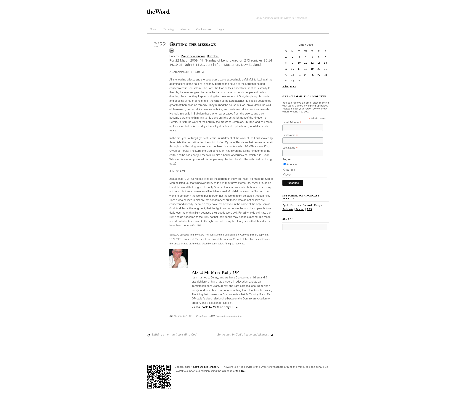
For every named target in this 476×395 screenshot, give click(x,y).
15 (285, 68)
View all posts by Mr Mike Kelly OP (215, 307)
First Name (290, 135)
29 (285, 81)
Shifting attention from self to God (172, 334)
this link (240, 370)
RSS (309, 209)
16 (292, 68)
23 (292, 74)
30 (292, 81)
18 (305, 68)
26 (312, 74)
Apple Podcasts (291, 205)
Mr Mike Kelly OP (183, 316)
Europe (290, 169)
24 (299, 74)
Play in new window (193, 56)
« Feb (285, 86)
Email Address (291, 122)
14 (325, 62)
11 (305, 62)
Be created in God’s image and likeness (245, 334)
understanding (234, 316)
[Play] (171, 51)
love (218, 316)
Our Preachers (203, 29)
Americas (291, 164)
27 (318, 74)
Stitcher (299, 209)
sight (223, 316)
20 (318, 68)
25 (305, 74)
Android (307, 205)
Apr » (293, 86)
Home (153, 29)
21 (325, 68)
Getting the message (192, 43)
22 (285, 74)
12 (312, 62)
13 (318, 62)
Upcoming (168, 29)
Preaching (201, 316)
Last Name (290, 147)
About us (185, 29)
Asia (288, 174)
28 (325, 74)
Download (213, 56)
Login (221, 29)
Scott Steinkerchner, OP (207, 366)
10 (299, 62)
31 (299, 81)
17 (299, 68)
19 (312, 68)
